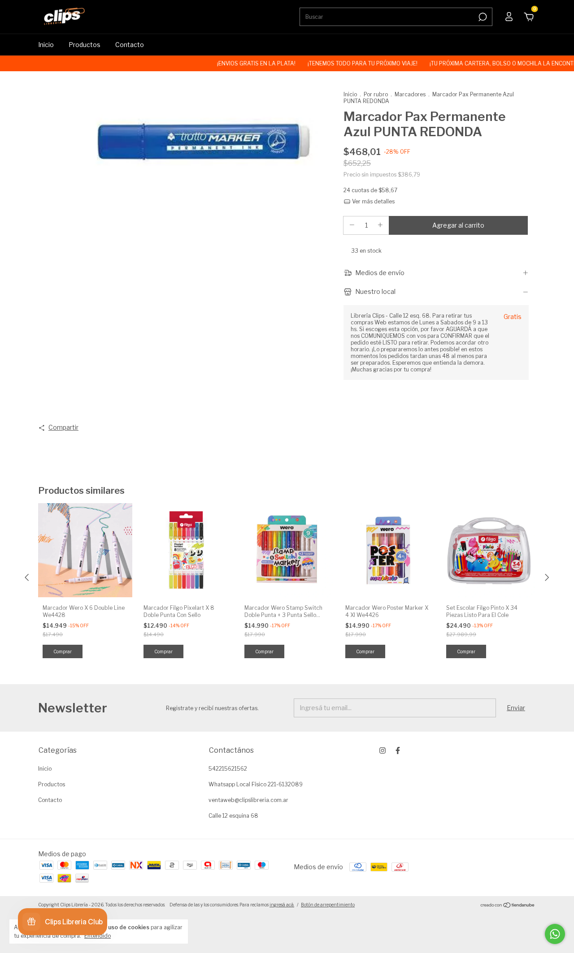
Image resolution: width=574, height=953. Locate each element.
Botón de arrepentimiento (328, 904)
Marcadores (410, 94)
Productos (84, 44)
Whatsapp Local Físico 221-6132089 (256, 784)
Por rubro (376, 94)
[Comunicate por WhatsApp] (555, 934)
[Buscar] (482, 17)
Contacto (129, 44)
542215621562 (228, 768)
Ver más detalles (373, 201)
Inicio (46, 44)
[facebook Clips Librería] (397, 750)
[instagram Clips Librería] (382, 750)
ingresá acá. (282, 904)
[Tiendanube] (508, 906)
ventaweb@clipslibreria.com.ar (248, 800)
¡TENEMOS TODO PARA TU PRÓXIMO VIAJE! (347, 63)
